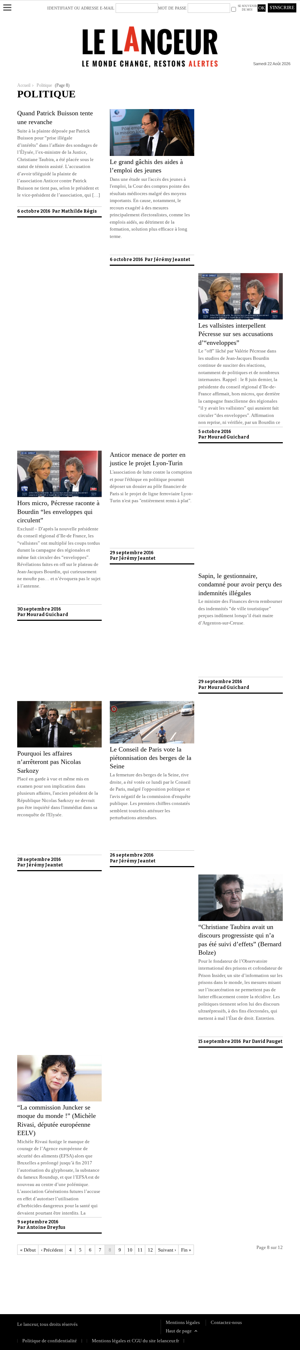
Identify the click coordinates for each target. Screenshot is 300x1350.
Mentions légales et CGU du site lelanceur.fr (135, 1340)
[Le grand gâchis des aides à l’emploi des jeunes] (152, 154)
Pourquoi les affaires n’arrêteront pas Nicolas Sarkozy (49, 762)
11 (140, 1250)
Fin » (186, 1250)
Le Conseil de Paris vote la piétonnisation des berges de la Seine (150, 758)
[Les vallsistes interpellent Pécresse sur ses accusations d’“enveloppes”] (240, 318)
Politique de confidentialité (44, 1282)
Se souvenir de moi (247, 7)
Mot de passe (172, 8)
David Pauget (267, 1041)
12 (150, 1250)
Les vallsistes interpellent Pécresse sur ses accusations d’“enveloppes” (235, 334)
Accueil (23, 85)
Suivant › (167, 1250)
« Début (28, 1250)
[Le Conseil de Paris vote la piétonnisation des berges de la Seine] (152, 742)
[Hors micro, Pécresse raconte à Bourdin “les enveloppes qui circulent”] (59, 495)
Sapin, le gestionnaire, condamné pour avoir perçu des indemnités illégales (240, 584)
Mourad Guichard (228, 437)
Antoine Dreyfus (45, 1227)
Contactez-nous (226, 1322)
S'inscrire (282, 7)
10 (129, 1250)
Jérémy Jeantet (172, 259)
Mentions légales (183, 1322)
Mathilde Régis (79, 211)
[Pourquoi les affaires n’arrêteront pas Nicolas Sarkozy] (59, 746)
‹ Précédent (52, 1250)
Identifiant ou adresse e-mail (81, 8)
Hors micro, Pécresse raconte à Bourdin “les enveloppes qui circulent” (58, 511)
